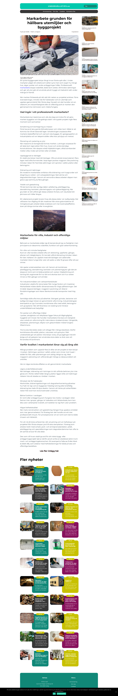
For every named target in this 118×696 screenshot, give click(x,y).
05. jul (40, 596)
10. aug (70, 485)
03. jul (40, 614)
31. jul (70, 522)
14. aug (40, 467)
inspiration (75, 32)
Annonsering (47, 11)
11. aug (70, 467)
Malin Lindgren (35, 32)
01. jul (70, 614)
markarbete (25, 88)
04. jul (70, 596)
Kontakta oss (70, 11)
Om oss (55, 11)
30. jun (40, 651)
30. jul (70, 540)
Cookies (62, 11)
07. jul (70, 577)
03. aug (40, 522)
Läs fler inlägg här (49, 451)
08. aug (40, 504)
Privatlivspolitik (61, 693)
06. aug (70, 504)
